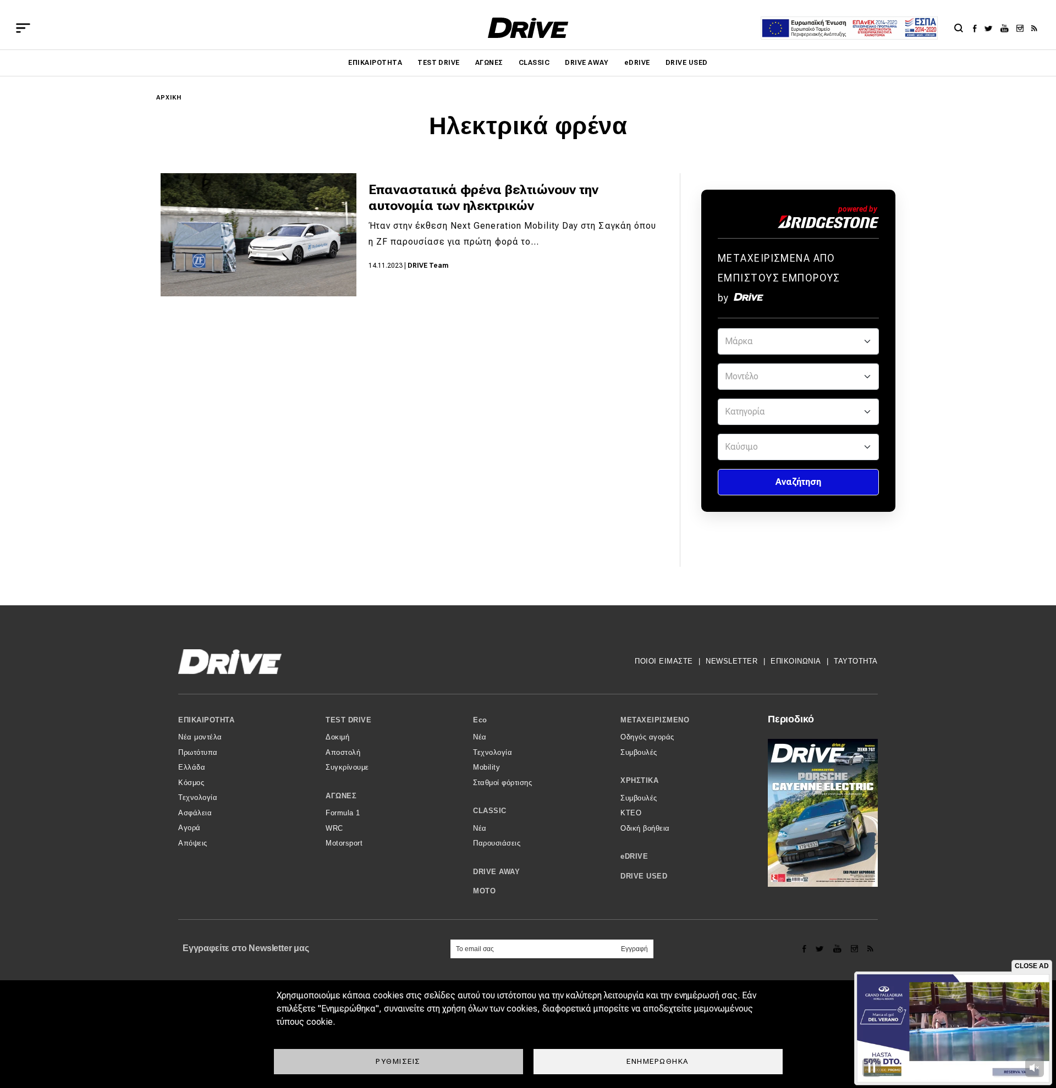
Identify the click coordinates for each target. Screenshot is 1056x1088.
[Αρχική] (528, 28)
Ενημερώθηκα (657, 1061)
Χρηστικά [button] (639, 780)
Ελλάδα (191, 767)
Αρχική (169, 97)
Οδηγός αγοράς (647, 737)
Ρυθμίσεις (398, 1061)
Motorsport (344, 843)
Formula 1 (343, 813)
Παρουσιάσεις (496, 843)
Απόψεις (192, 843)
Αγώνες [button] (341, 796)
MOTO (484, 891)
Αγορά (189, 828)
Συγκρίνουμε (347, 767)
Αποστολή (343, 752)
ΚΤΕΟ (630, 813)
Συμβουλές (638, 752)
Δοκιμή (337, 737)
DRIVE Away (587, 63)
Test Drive (438, 63)
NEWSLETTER (731, 661)
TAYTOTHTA (856, 661)
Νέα (480, 737)
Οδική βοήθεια (645, 828)
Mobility (486, 767)
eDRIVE (637, 63)
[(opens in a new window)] (977, 28)
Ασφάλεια (195, 813)
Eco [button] (480, 720)
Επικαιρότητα (375, 63)
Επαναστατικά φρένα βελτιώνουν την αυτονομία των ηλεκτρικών (483, 197)
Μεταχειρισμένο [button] (654, 720)
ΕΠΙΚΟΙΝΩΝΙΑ (796, 661)
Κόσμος (191, 782)
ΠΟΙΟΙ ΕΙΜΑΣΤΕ (664, 661)
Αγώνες (489, 63)
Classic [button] (490, 811)
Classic (534, 63)
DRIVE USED (687, 63)
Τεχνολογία (197, 797)
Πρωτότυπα (198, 752)
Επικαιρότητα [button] (206, 720)
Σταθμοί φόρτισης (502, 782)
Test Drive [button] (348, 720)
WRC (334, 828)
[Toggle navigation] (23, 28)
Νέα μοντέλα (200, 737)
